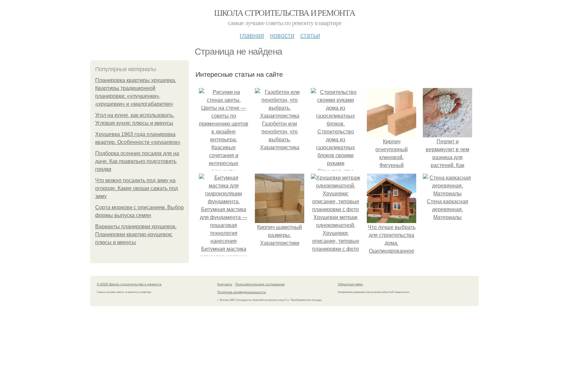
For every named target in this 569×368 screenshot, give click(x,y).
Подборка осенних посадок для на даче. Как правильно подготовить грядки (137, 161)
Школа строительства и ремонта (284, 12)
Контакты (224, 284)
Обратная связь (350, 284)
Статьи (310, 35)
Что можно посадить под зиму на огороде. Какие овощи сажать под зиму (136, 188)
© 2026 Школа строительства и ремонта (129, 284)
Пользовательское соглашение (260, 284)
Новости (282, 35)
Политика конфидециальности (241, 292)
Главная (252, 35)
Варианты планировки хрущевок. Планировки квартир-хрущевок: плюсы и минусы (135, 234)
